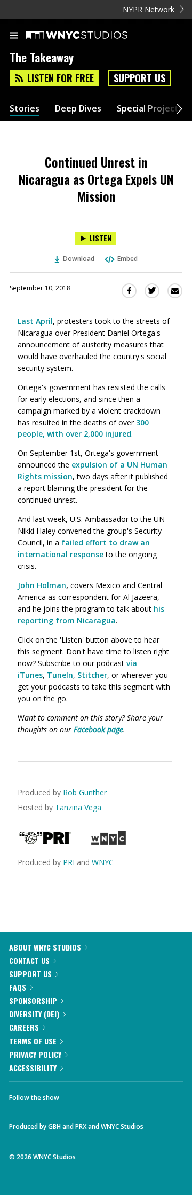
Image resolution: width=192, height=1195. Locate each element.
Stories (24, 108)
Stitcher (92, 675)
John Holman (42, 585)
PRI (69, 862)
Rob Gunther (85, 792)
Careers (24, 1027)
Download (78, 258)
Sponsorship (33, 1000)
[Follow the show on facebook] (78, 1094)
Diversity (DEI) (34, 1013)
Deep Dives (78, 108)
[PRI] (45, 842)
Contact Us (29, 960)
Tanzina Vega (78, 807)
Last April (35, 321)
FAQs (17, 987)
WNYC (103, 862)
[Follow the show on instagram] (136, 1094)
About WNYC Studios (45, 947)
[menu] (14, 36)
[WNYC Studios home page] (90, 36)
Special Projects (150, 108)
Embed (127, 258)
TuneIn (60, 675)
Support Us (139, 78)
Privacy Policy (35, 1054)
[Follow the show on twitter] (107, 1094)
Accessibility (33, 1067)
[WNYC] (108, 842)
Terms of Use (33, 1041)
